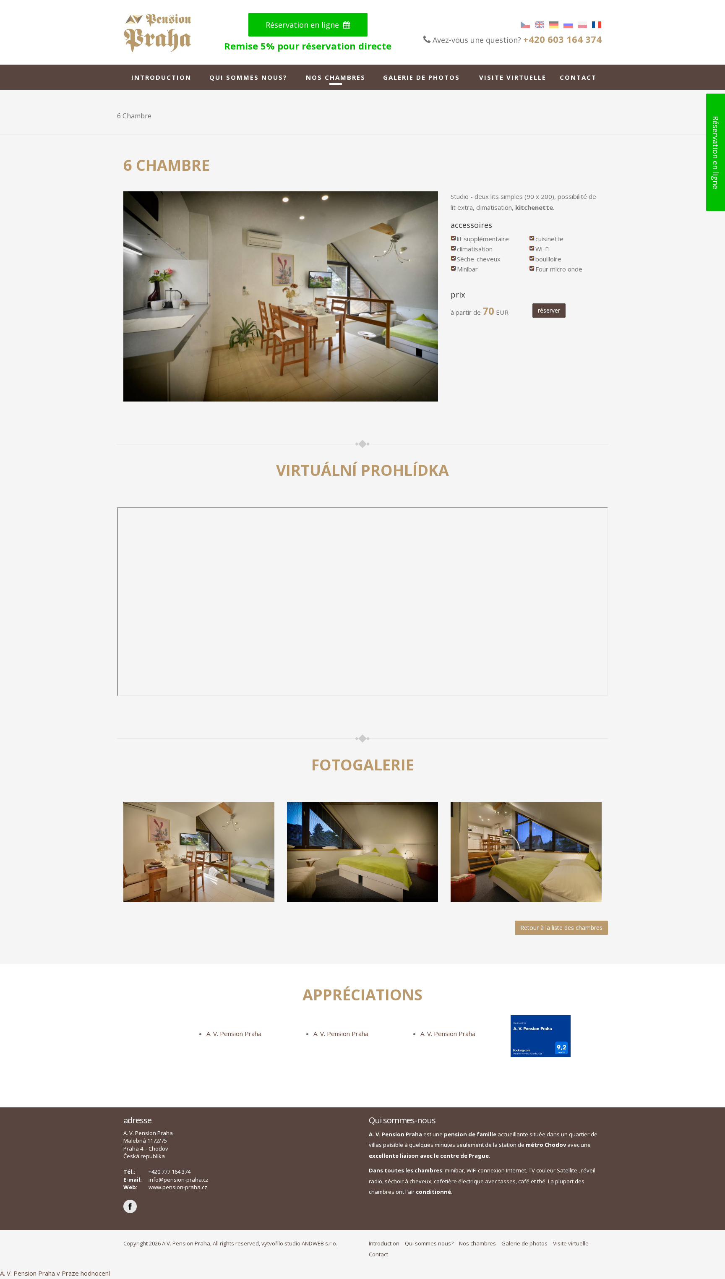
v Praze (68, 1273)
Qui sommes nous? (248, 77)
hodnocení (95, 1273)
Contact (578, 77)
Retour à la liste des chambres (561, 928)
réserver (549, 310)
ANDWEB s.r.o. (319, 1243)
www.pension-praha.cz (178, 1187)
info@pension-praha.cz (179, 1179)
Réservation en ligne (303, 25)
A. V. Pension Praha (233, 1033)
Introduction (161, 77)
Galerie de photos (421, 77)
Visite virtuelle (512, 77)
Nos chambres (335, 77)
